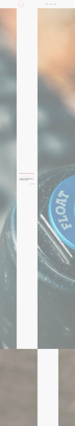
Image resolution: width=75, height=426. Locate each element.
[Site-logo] (21, 4)
